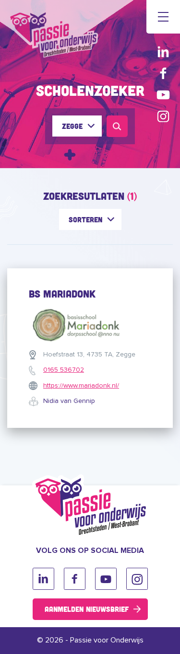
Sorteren (85, 219)
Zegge (72, 126)
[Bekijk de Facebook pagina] (163, 73)
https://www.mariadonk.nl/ (81, 385)
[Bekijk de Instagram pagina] (163, 116)
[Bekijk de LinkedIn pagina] (163, 51)
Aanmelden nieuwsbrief (87, 609)
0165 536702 (63, 370)
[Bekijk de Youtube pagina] (163, 94)
